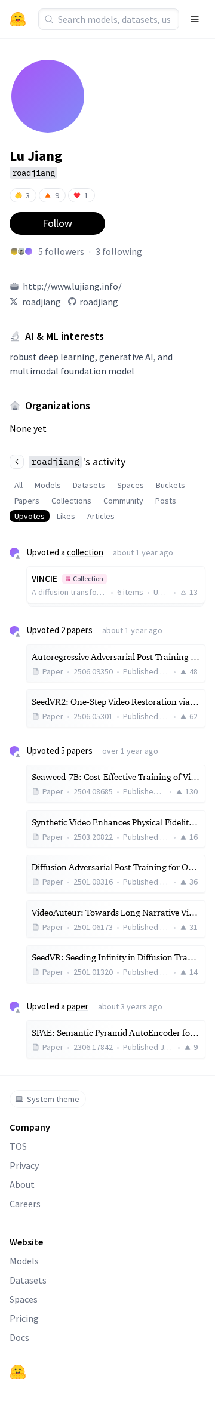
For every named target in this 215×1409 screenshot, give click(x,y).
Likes (66, 516)
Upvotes (29, 516)
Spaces (130, 485)
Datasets (89, 485)
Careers (25, 1204)
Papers (26, 500)
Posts (165, 500)
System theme (53, 1099)
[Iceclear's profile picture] (21, 251)
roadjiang (41, 302)
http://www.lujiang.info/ (72, 286)
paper (77, 1006)
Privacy (24, 1165)
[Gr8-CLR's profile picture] (28, 251)
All (18, 485)
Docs (19, 1337)
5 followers (61, 251)
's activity (78, 461)
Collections (71, 500)
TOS (18, 1146)
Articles (101, 516)
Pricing (24, 1318)
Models (48, 485)
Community (123, 500)
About (22, 1184)
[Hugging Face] (18, 1372)
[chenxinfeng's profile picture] (14, 251)
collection (85, 552)
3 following (119, 251)
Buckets (170, 485)
